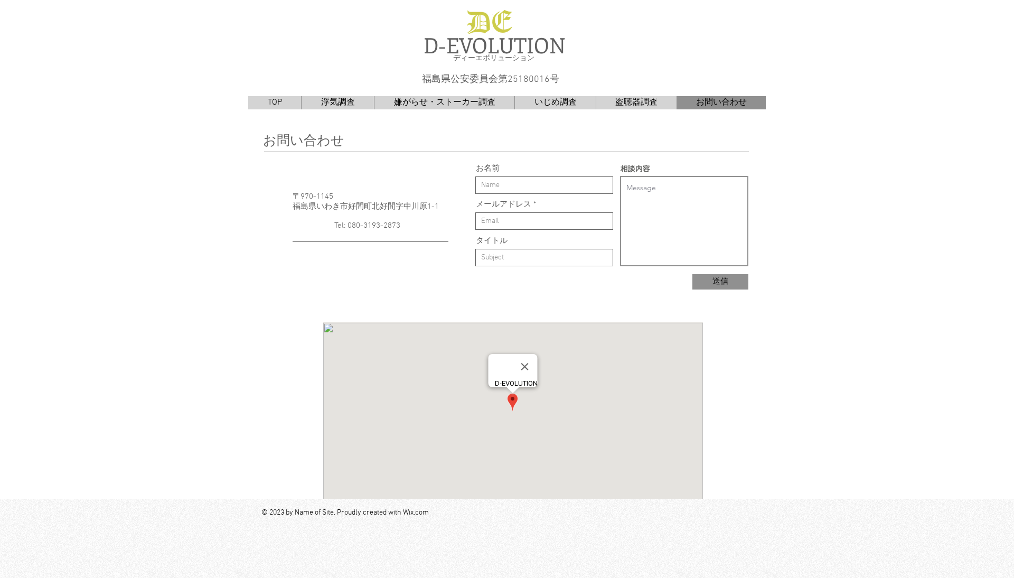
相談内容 (635, 168)
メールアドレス (503, 205)
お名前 (488, 169)
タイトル (492, 241)
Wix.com (416, 512)
